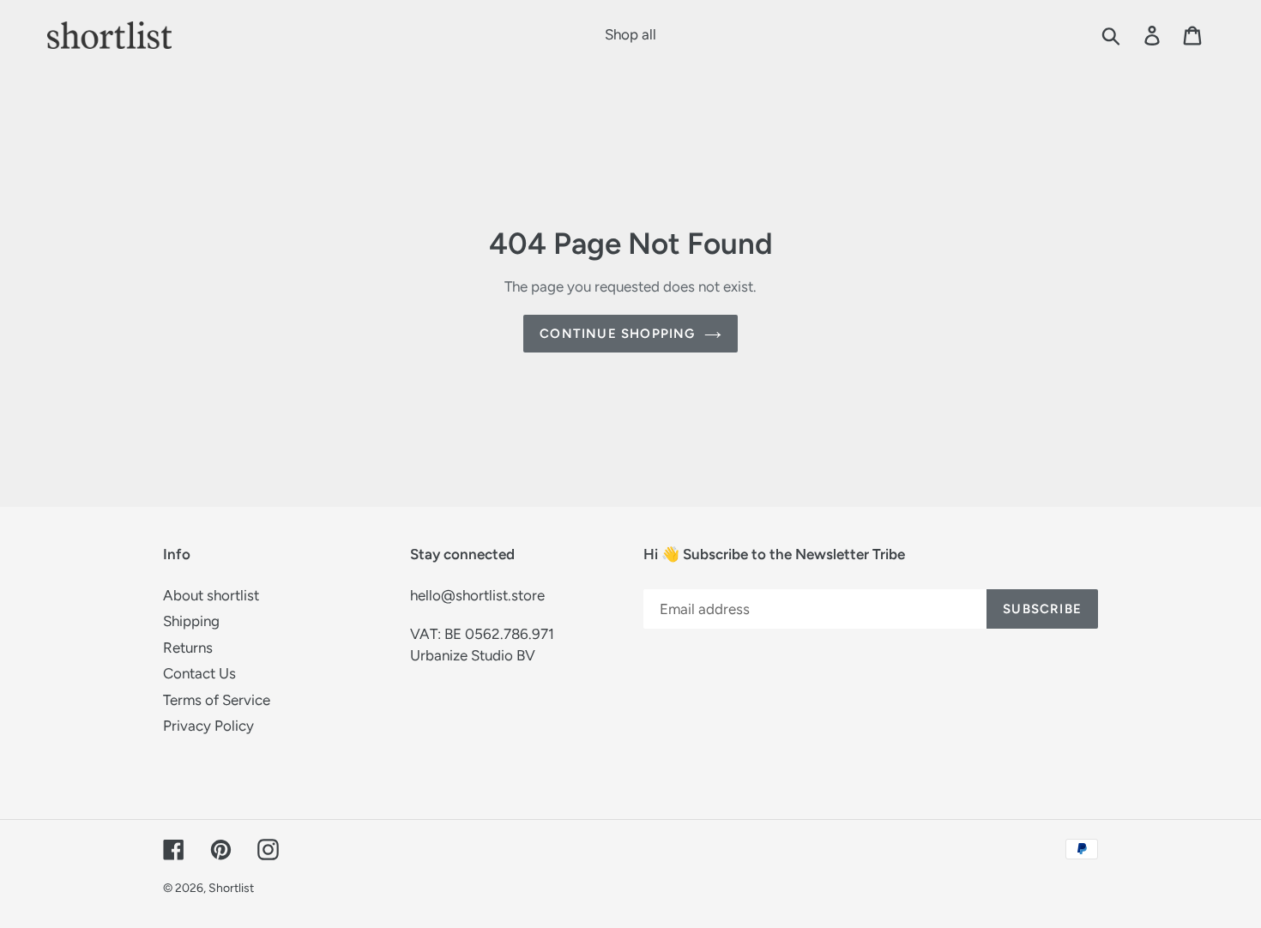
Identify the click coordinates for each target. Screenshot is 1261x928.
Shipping (191, 621)
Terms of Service (216, 699)
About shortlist (211, 595)
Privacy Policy (208, 725)
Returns (188, 647)
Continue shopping (617, 333)
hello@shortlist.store (477, 595)
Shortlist (231, 888)
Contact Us (199, 673)
